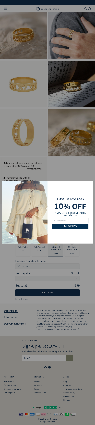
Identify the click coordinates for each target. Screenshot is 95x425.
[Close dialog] (90, 184)
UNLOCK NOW (70, 226)
